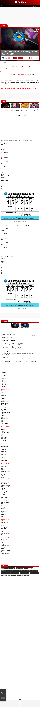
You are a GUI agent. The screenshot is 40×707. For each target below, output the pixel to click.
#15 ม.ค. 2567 (11, 575)
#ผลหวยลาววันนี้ (27, 570)
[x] (32, 6)
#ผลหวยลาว (3, 570)
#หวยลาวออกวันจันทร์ (24, 573)
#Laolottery (4, 575)
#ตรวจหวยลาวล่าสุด (34, 573)
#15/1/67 (17, 575)
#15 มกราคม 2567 (24, 575)
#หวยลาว (13, 568)
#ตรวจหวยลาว (30, 568)
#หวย (8, 568)
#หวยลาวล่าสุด (34, 570)
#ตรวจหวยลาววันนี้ (18, 570)
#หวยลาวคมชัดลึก (15, 573)
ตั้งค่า (3, 700)
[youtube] (33, 6)
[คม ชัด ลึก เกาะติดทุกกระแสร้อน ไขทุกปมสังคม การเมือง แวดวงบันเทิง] (20, 2)
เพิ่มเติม (3, 695)
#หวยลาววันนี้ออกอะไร (5, 573)
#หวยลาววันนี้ (10, 570)
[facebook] (30, 6)
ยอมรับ (3, 698)
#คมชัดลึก (3, 568)
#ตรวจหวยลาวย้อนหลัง (20, 568)
